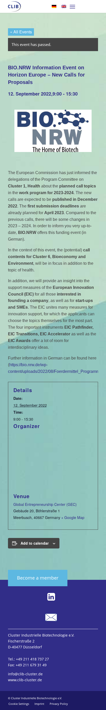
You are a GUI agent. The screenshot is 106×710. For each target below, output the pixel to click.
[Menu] (72, 6)
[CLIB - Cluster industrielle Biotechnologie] (14, 6)
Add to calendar (35, 543)
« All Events (21, 32)
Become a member (37, 578)
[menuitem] (72, 6)
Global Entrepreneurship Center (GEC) (45, 504)
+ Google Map (72, 517)
